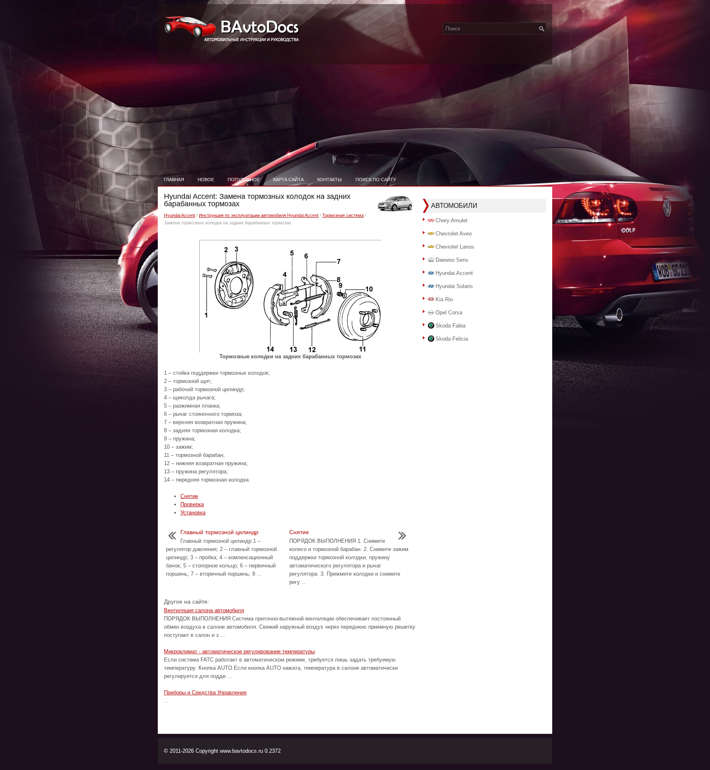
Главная (174, 179)
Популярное (244, 179)
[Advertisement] (355, 110)
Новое (206, 179)
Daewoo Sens (452, 260)
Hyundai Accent (179, 215)
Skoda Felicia (452, 339)
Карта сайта (288, 179)
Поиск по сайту (375, 179)
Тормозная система (343, 215)
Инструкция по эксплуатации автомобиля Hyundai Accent (258, 215)
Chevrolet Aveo (454, 234)
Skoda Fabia (451, 326)
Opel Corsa (449, 312)
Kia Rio (444, 299)
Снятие (189, 496)
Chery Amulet (452, 220)
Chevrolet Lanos (455, 247)
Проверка (192, 504)
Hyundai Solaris (454, 286)
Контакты (329, 179)
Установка (192, 512)
